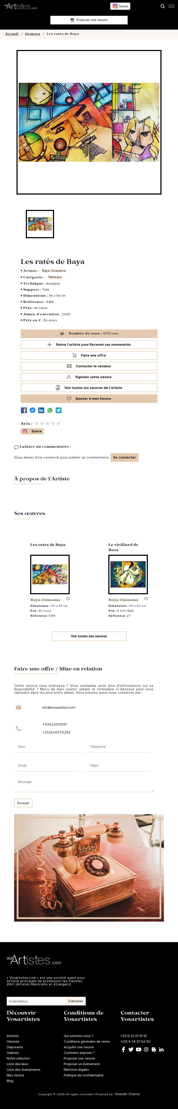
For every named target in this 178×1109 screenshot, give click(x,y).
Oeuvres (32, 34)
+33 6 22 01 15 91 (134, 1036)
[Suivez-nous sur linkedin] (42, 410)
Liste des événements (23, 1069)
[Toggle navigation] (171, 7)
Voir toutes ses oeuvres (89, 636)
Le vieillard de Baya (123, 548)
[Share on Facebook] (25, 410)
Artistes (13, 1036)
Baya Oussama (54, 270)
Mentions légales (76, 1069)
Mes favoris (15, 1075)
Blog (10, 1081)
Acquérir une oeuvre (79, 1047)
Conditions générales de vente (87, 1041)
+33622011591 (55, 724)
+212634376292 (57, 732)
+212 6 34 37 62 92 (135, 1041)
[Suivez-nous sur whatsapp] (51, 410)
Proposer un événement (82, 1064)
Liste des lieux (17, 1064)
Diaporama (15, 1047)
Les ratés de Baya (48, 545)
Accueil (11, 34)
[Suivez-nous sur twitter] (59, 410)
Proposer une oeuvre (79, 1058)
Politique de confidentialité (84, 1075)
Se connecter (124, 457)
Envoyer (23, 803)
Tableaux (55, 277)
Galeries (13, 1053)
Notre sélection (18, 1058)
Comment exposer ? (79, 1053)
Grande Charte (127, 1094)
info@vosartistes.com (59, 707)
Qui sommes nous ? (78, 1036)
